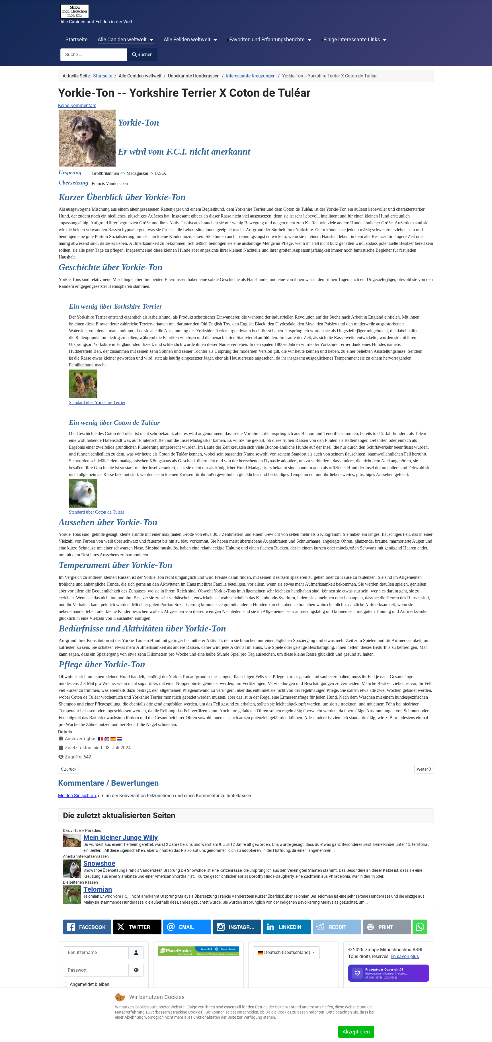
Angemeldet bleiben (89, 984)
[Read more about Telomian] (72, 894)
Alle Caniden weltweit (122, 39)
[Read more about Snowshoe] (72, 869)
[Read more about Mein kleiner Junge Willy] (72, 840)
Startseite (76, 39)
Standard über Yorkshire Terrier (97, 402)
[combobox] (94, 54)
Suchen (145, 54)
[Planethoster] (198, 951)
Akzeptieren (356, 1032)
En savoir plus (405, 956)
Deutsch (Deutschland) (287, 952)
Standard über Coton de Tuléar (96, 512)
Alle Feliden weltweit (187, 39)
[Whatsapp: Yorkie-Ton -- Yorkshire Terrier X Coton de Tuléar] (420, 927)
